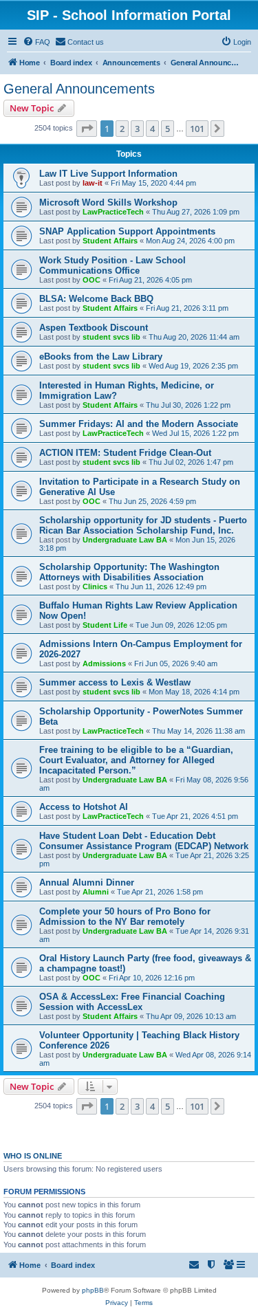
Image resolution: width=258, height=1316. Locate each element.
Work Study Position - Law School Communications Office (112, 265)
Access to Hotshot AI (83, 807)
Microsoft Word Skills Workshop (108, 202)
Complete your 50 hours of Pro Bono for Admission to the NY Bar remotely (125, 916)
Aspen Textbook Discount (93, 327)
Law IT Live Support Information (108, 173)
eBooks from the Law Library (100, 356)
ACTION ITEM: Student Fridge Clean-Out (125, 453)
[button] (86, 128)
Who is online (32, 1156)
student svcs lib (111, 337)
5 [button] (167, 128)
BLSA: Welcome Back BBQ (96, 299)
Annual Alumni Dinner (86, 882)
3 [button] (137, 128)
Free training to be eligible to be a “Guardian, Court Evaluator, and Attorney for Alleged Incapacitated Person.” (136, 760)
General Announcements (79, 88)
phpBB (93, 1290)
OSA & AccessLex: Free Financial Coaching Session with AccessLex (132, 1001)
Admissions (104, 663)
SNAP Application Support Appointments (127, 231)
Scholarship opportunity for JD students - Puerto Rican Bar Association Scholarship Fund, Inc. (143, 525)
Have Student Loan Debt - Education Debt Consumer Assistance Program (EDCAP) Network (143, 841)
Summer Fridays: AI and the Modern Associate (138, 424)
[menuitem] (36, 42)
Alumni (96, 892)
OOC (91, 280)
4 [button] (152, 128)
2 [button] (122, 128)
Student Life (105, 625)
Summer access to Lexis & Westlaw (115, 682)
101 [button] (197, 128)
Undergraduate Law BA (125, 540)
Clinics (95, 586)
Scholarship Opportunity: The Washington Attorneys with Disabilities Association (129, 572)
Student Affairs (110, 241)
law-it (93, 183)
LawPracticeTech (113, 212)
